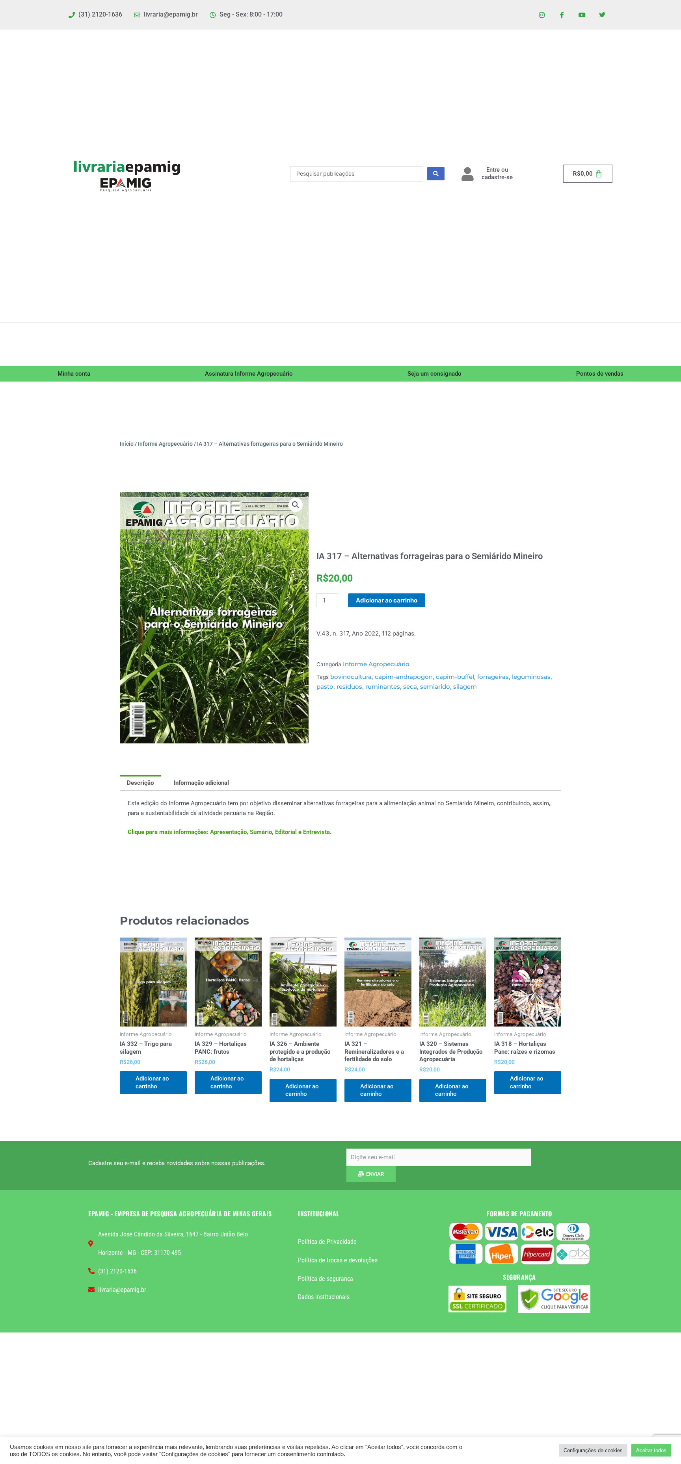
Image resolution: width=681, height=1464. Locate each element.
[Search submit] (436, 173)
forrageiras (493, 676)
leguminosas (531, 676)
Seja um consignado (434, 373)
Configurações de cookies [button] (593, 1450)
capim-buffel (455, 676)
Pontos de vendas (599, 373)
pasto (324, 686)
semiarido (435, 686)
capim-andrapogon (404, 676)
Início (127, 444)
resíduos (349, 686)
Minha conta (74, 373)
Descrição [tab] (140, 782)
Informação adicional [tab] (201, 782)
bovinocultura (351, 676)
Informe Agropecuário (165, 444)
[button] (295, 505)
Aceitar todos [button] (651, 1450)
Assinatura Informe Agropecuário (249, 373)
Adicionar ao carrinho (386, 600)
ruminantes (382, 686)
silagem (465, 686)
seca (410, 686)
